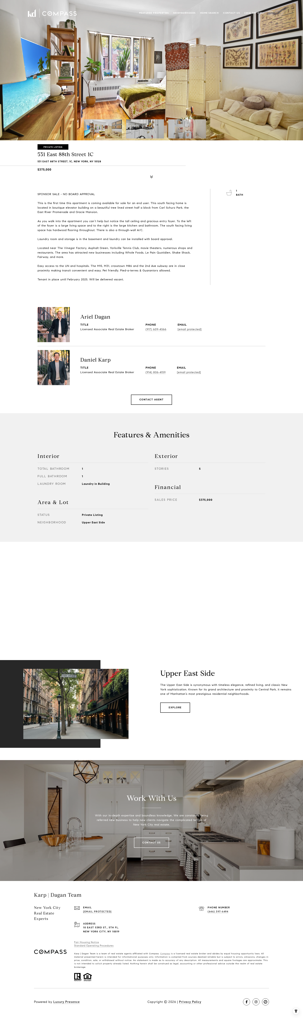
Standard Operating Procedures (94, 945)
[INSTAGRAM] (256, 1001)
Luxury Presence (66, 1002)
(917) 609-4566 (156, 329)
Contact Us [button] (151, 842)
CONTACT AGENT (151, 399)
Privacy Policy (190, 1002)
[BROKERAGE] (265, 1001)
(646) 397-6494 (218, 911)
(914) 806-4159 (156, 372)
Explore (175, 707)
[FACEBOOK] (246, 1001)
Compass (165, 953)
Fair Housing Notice (86, 942)
